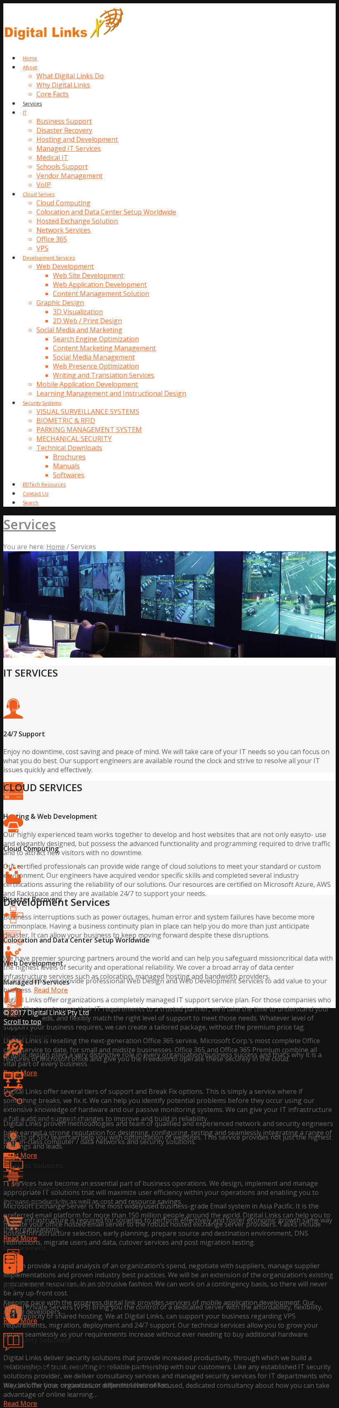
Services (29, 524)
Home (55, 546)
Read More (51, 989)
